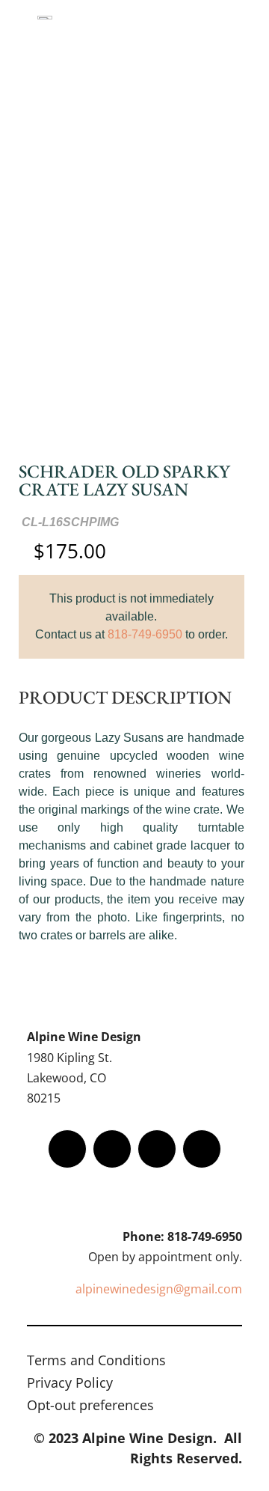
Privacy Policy (70, 1384)
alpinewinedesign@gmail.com (158, 1289)
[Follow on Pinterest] (201, 1148)
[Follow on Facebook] (67, 1148)
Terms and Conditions (96, 1362)
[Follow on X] (112, 1148)
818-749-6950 (145, 634)
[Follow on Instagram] (156, 1148)
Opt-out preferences (90, 1407)
